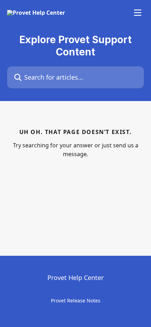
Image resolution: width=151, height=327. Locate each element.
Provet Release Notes (75, 300)
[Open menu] (137, 12)
